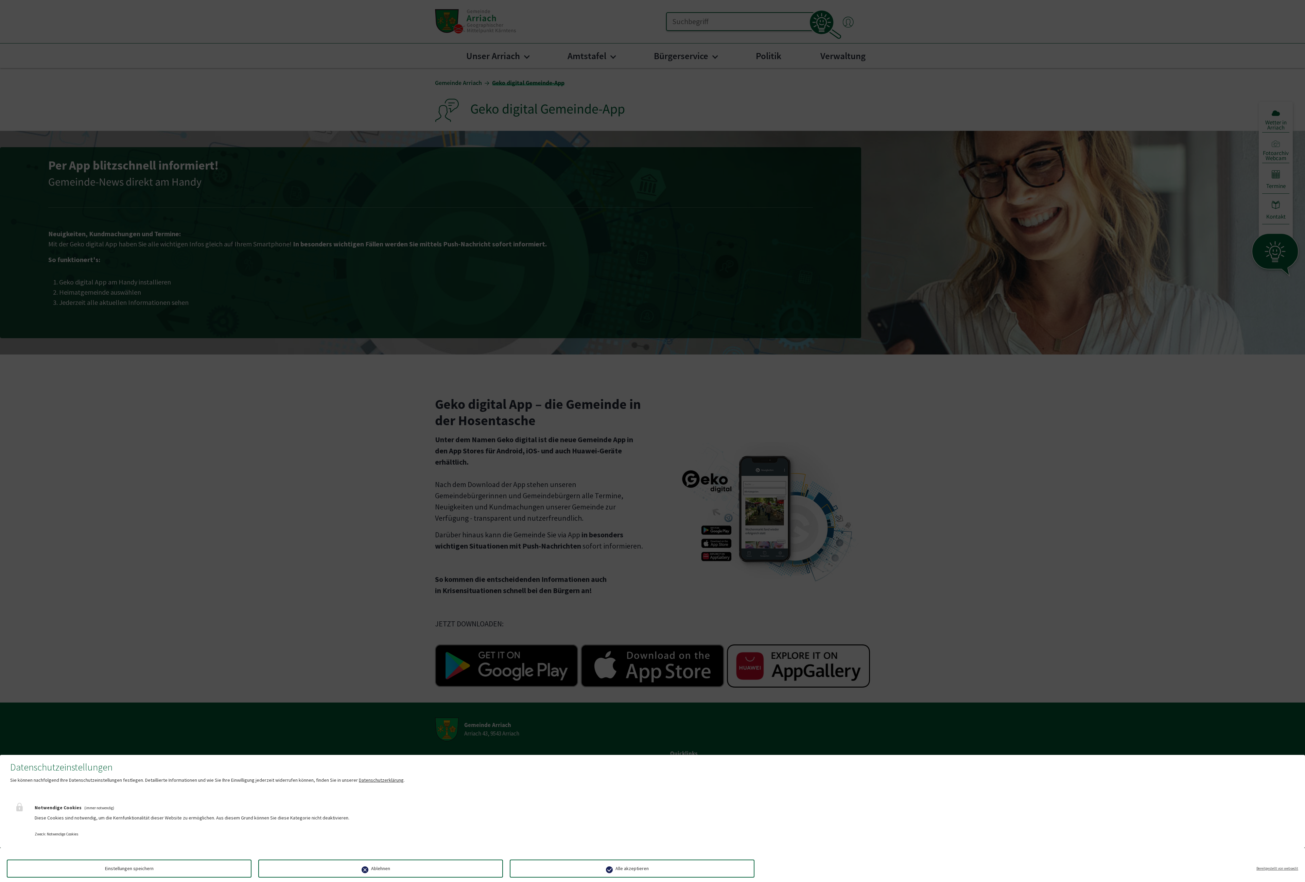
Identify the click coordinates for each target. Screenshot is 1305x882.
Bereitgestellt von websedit (1277, 868)
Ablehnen (380, 868)
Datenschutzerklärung (381, 780)
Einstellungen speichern (129, 868)
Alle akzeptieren (632, 868)
